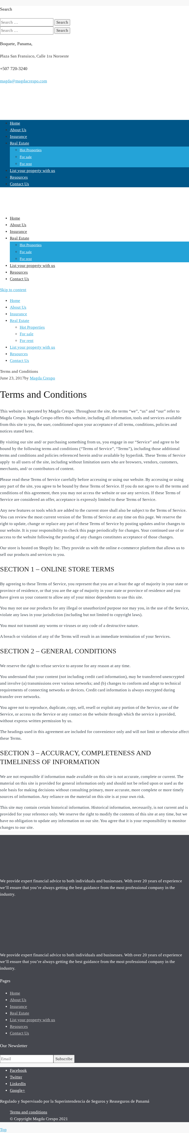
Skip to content (13, 289)
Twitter (16, 1077)
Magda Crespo (42, 378)
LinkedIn (18, 1083)
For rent (26, 164)
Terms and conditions (28, 1112)
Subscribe (64, 1059)
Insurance (18, 136)
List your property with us (32, 170)
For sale (26, 157)
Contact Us (19, 184)
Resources (19, 177)
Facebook (18, 1070)
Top (3, 1129)
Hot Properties (31, 150)
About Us (18, 130)
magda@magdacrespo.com (23, 81)
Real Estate (19, 143)
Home (15, 123)
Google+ (17, 1090)
